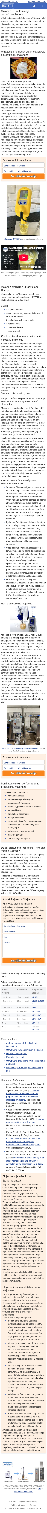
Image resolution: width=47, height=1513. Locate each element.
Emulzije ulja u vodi (15, 1057)
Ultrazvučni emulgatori (16, 1053)
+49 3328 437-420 (9, 1)
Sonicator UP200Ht (12, 239)
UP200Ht (35, 1001)
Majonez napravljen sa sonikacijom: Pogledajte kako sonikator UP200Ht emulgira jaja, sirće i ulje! (23, 274)
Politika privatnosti (18, 1504)
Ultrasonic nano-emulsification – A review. (25, 1121)
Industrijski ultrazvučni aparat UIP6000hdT (20, 748)
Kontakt (33, 1504)
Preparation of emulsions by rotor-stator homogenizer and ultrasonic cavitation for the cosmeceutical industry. (25, 1160)
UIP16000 (35, 1023)
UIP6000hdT (36, 1019)
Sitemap (12, 1501)
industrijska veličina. (23, 1491)
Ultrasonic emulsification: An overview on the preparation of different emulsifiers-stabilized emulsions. (22, 1095)
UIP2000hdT (36, 1011)
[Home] (7, 6)
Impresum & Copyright (28, 1501)
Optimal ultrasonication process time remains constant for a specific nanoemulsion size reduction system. (23, 1141)
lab (39, 1488)
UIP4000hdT (36, 1015)
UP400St (35, 1007)
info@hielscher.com (37, 1)
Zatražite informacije (23, 176)
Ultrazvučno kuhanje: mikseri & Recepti (24, 1049)
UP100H (35, 997)
